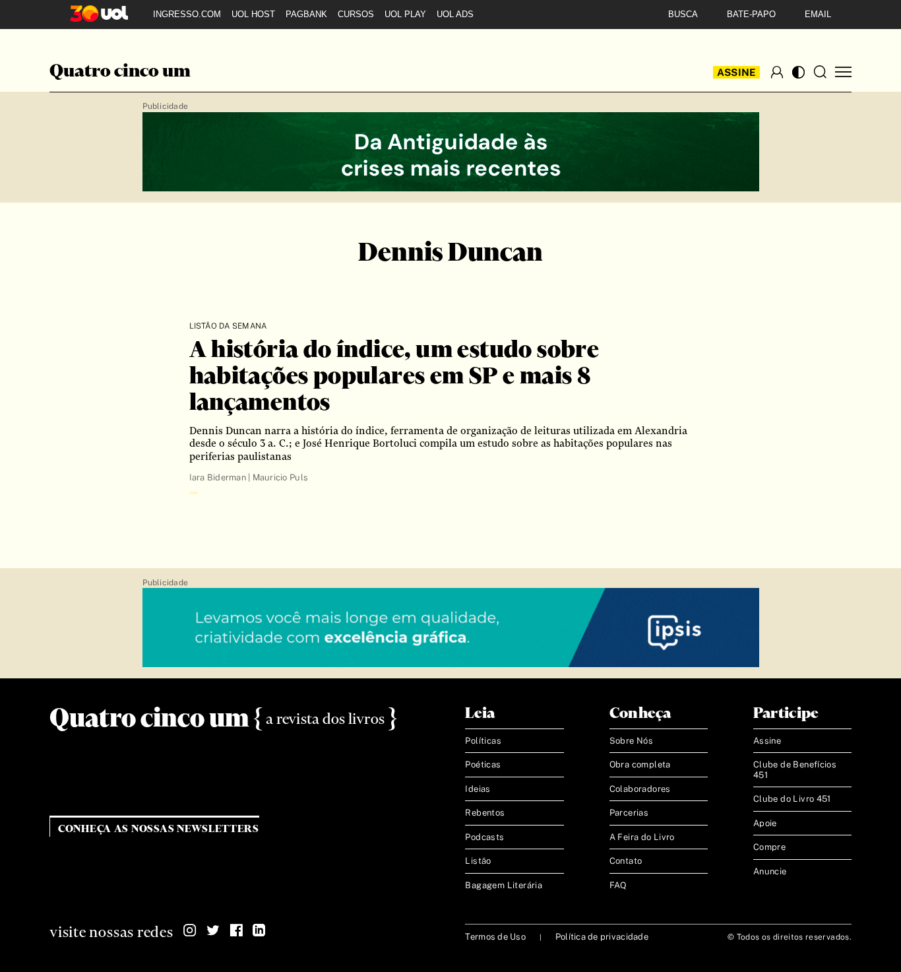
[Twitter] (213, 930)
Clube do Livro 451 (792, 799)
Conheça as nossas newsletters (158, 829)
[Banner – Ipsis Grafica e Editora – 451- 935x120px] (450, 628)
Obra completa (640, 764)
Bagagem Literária (503, 885)
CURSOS (356, 14)
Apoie (765, 823)
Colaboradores (640, 789)
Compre (769, 847)
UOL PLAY (405, 14)
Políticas (483, 741)
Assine (737, 72)
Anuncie (770, 871)
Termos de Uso (495, 936)
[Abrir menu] (843, 72)
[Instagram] (190, 930)
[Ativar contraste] (798, 72)
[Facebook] (236, 930)
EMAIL (818, 14)
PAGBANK (306, 14)
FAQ (618, 885)
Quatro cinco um (120, 72)
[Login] (777, 72)
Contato (625, 861)
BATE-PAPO (751, 14)
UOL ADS (455, 14)
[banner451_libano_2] (450, 152)
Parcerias (629, 813)
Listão (478, 861)
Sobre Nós (631, 741)
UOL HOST (253, 14)
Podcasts (484, 837)
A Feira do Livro (642, 837)
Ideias (477, 789)
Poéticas (483, 764)
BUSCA (683, 14)
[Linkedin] (259, 930)
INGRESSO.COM (187, 14)
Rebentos (485, 813)
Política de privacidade (601, 936)
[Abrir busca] (819, 72)
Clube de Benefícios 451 (794, 770)
